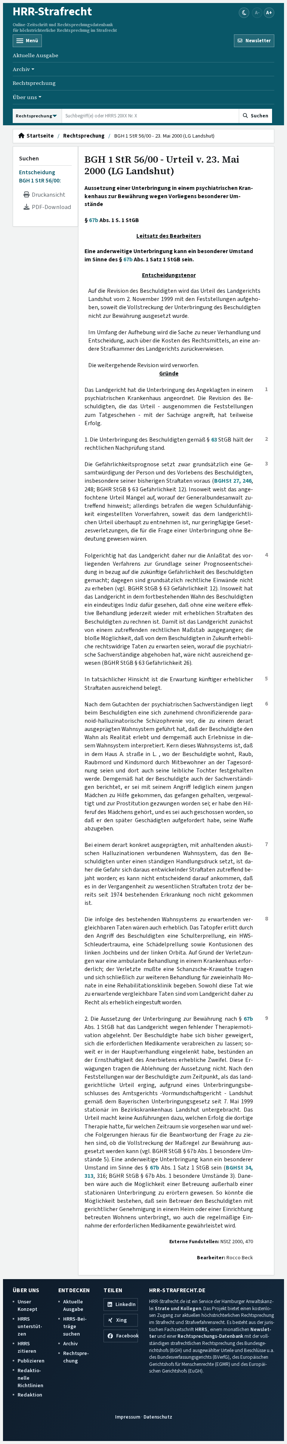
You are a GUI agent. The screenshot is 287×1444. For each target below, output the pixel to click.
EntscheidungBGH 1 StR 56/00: (40, 176)
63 (214, 440)
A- (257, 12)
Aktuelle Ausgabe (35, 55)
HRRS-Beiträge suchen (75, 1326)
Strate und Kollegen (178, 1308)
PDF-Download (50, 207)
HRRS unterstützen (30, 1326)
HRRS (201, 1329)
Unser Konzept (27, 1305)
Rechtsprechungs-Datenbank (210, 1336)
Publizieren (31, 1361)
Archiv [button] (21, 69)
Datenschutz (158, 1416)
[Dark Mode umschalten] (244, 12)
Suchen (29, 158)
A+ (269, 12)
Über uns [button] (25, 97)
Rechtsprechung (34, 83)
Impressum (127, 1416)
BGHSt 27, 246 (232, 481)
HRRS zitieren (27, 1347)
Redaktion (30, 1395)
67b (93, 220)
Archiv (70, 1344)
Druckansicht (47, 195)
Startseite (39, 136)
